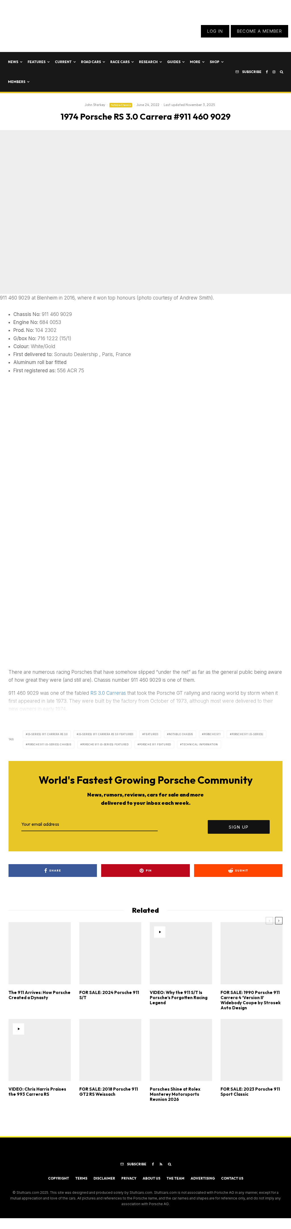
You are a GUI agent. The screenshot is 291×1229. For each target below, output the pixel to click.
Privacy (128, 1178)
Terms (81, 1178)
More (195, 62)
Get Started (145, 864)
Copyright (58, 1178)
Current (63, 62)
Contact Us (232, 1178)
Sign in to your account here (177, 885)
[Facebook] (267, 72)
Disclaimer (104, 1178)
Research (148, 62)
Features (36, 62)
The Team (175, 1178)
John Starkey (95, 105)
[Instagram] (274, 72)
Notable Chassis (121, 105)
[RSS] (161, 1164)
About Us (151, 1178)
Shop (214, 62)
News (13, 62)
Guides (173, 62)
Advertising (203, 1178)
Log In (215, 31)
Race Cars (120, 62)
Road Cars (91, 62)
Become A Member (259, 31)
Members (16, 82)
